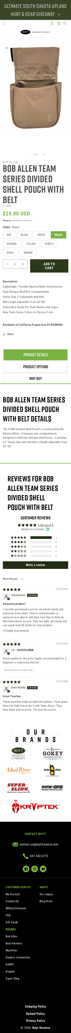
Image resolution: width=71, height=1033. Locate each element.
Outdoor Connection (18, 957)
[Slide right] (44, 154)
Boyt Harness (14, 943)
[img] (12, 589)
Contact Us (12, 901)
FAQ (8, 915)
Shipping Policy (35, 1006)
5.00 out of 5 (45, 525)
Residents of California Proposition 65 (33, 324)
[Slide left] (27, 154)
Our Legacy (46, 894)
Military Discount (16, 908)
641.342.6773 (39, 856)
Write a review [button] (35, 565)
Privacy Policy (35, 1021)
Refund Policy (35, 1014)
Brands (11, 929)
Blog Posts (46, 901)
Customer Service (18, 887)
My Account (13, 894)
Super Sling (12, 978)
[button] (4, 23)
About (44, 887)
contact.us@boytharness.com (39, 844)
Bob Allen (11, 936)
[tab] (35, 354)
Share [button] (10, 334)
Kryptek (10, 971)
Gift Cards (12, 922)
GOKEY (10, 964)
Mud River (11, 950)
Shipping (7, 220)
